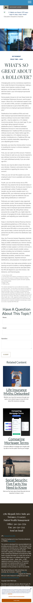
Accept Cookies (16, 600)
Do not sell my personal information (15, 576)
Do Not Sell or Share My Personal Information (16, 596)
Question (4, 339)
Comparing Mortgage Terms (16, 441)
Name (5, 317)
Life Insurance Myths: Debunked (16, 392)
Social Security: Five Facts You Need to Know (16, 483)
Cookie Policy (10, 593)
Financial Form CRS (9, 536)
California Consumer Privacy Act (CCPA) (14, 573)
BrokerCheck (11, 541)
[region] (16, 594)
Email (4, 328)
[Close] (31, 589)
